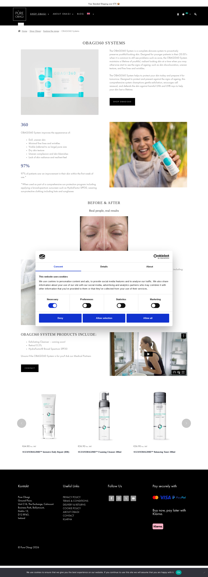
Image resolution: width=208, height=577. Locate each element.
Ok (178, 572)
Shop (122, 102)
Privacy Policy (72, 497)
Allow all (147, 318)
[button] (195, 14)
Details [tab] (104, 266)
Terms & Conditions (75, 501)
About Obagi (71, 512)
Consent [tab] (58, 266)
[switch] (87, 305)
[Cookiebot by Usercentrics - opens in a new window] (156, 256)
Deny (60, 318)
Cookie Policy (72, 508)
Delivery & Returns (74, 505)
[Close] (21, 24)
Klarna (67, 519)
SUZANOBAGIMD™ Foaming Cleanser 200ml (99, 452)
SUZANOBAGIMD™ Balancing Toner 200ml (154, 452)
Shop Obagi (38, 14)
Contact (30, 368)
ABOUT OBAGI (62, 14)
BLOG (80, 14)
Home (24, 31)
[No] (204, 572)
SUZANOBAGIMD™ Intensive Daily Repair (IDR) (45, 452)
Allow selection (104, 318)
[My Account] (178, 14)
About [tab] (149, 266)
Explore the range (51, 31)
